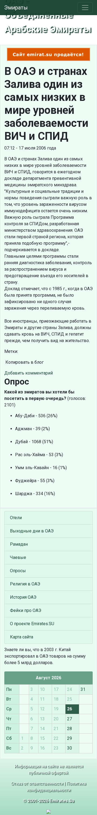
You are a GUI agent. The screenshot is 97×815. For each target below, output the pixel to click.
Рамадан (19, 544)
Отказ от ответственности (37, 783)
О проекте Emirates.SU (32, 623)
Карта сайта (21, 637)
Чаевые (18, 557)
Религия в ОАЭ (25, 584)
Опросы (18, 570)
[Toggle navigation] (85, 7)
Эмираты (16, 7)
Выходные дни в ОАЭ (32, 531)
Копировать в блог (24, 362)
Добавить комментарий (28, 373)
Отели (16, 517)
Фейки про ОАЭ (25, 610)
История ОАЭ (23, 597)
